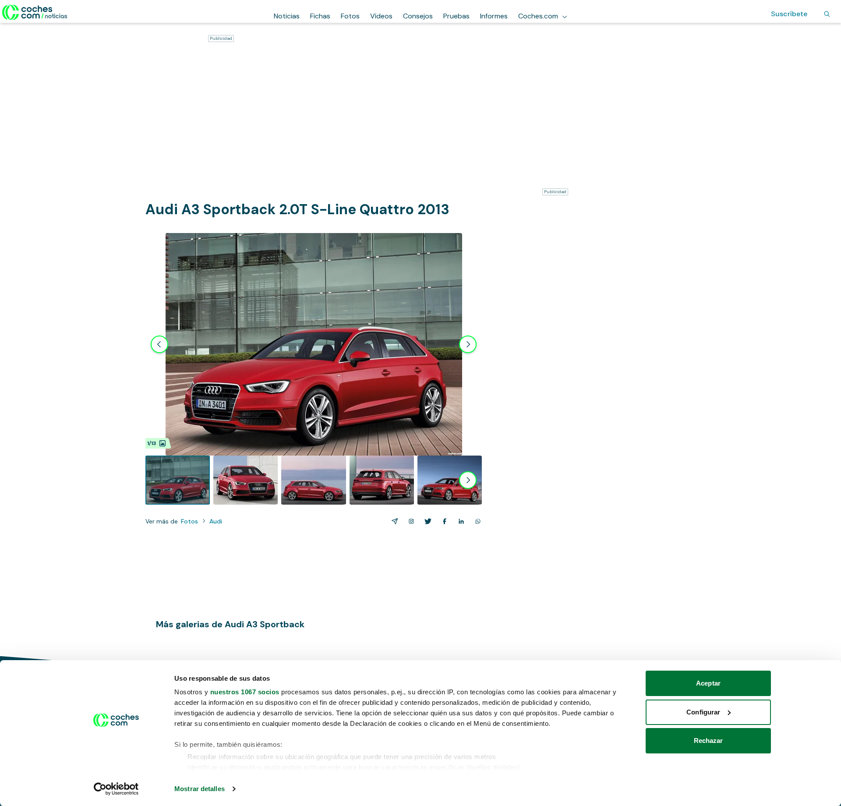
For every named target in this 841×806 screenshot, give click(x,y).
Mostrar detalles (199, 788)
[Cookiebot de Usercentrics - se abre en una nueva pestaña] (116, 788)
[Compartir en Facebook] (443, 521)
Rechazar (708, 740)
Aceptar (708, 683)
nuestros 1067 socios (244, 692)
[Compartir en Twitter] (426, 521)
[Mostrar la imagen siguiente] (468, 344)
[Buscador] (827, 14)
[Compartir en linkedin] (459, 521)
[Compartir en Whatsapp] (476, 521)
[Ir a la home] (34, 12)
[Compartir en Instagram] (409, 521)
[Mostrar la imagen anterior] (159, 344)
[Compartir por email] (393, 521)
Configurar (703, 712)
